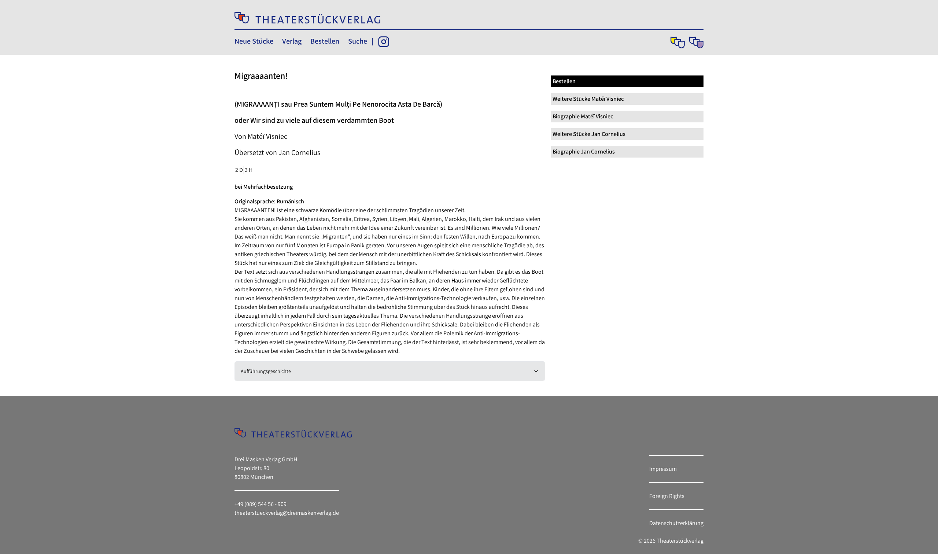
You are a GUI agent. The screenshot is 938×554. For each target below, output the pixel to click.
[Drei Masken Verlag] (678, 42)
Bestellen (324, 41)
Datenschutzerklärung (676, 523)
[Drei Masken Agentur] (696, 42)
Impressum (663, 469)
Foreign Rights (666, 496)
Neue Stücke (253, 41)
